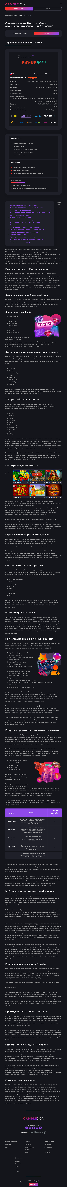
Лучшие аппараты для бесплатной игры (27, 208)
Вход (48, 9)
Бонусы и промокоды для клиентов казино (27, 229)
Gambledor (8, 15)
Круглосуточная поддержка (22, 242)
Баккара (17, 1161)
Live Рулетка (47, 1152)
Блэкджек (18, 1163)
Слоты (17, 1171)
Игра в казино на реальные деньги (24, 220)
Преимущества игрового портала (23, 237)
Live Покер (47, 1149)
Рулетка (17, 1169)
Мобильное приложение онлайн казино (25, 232)
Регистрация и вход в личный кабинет (25, 227)
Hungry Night (28, 1144)
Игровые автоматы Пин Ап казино (23, 205)
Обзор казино (17, 15)
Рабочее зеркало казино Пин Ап (23, 234)
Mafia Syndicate (29, 1147)
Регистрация (19, 9)
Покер (17, 1166)
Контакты (8, 1144)
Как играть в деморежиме (20, 217)
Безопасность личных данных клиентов (27, 239)
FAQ (6, 1147)
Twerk (26, 1152)
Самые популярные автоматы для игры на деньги (31, 212)
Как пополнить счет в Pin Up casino (26, 222)
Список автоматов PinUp (21, 210)
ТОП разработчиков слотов (20, 215)
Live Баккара (47, 1144)
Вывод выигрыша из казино (23, 225)
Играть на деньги (20, 33)
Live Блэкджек (48, 1147)
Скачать (47, 33)
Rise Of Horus (28, 1149)
